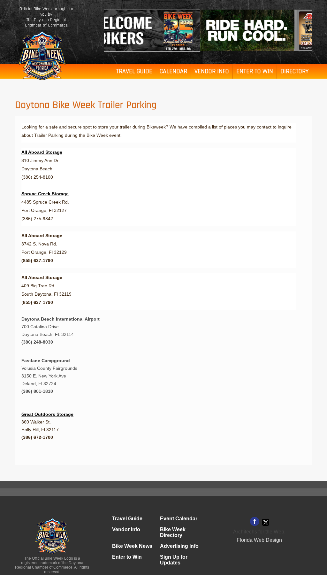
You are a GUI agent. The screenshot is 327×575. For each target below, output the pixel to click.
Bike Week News (132, 546)
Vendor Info (211, 71)
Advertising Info (179, 546)
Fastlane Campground (45, 360)
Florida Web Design (259, 540)
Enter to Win (254, 71)
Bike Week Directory (173, 532)
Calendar (173, 71)
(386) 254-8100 (37, 177)
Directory (294, 71)
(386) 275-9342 (37, 218)
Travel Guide (134, 71)
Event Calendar (178, 518)
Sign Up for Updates (173, 559)
